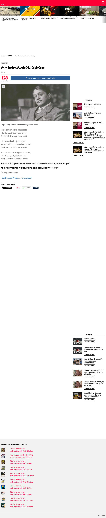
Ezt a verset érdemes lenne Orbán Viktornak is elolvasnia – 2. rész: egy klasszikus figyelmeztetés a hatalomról (94, 136)
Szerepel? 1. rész (89, 339)
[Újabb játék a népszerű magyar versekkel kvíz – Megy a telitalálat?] (77, 395)
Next (105, 14)
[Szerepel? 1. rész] (77, 341)
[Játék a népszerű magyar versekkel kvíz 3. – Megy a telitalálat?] (77, 373)
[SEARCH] (103, 2)
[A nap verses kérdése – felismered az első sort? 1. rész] (77, 350)
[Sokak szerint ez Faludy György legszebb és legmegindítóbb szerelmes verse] (10, 11)
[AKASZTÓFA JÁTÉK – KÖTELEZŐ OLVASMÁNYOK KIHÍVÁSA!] (30, 11)
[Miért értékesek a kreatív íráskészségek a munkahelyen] (77, 361)
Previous (1, 14)
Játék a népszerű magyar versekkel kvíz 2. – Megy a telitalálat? (94, 384)
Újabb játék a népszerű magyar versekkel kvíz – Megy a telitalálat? (93, 395)
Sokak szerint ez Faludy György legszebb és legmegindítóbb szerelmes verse (9, 19)
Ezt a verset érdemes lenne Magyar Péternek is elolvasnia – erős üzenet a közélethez (94, 150)
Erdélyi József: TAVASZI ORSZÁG (92, 114)
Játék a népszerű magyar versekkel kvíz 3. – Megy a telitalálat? (94, 372)
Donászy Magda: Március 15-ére (93, 124)
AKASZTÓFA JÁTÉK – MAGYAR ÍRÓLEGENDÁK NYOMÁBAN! (49, 17)
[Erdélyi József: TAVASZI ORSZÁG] (77, 115)
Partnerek (101, 515)
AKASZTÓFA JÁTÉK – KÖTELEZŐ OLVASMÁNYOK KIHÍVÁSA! (28, 18)
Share (3, 86)
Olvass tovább (89, 107)
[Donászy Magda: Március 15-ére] (77, 125)
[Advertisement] (53, 38)
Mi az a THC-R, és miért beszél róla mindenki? (88, 17)
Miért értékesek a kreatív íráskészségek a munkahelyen (93, 361)
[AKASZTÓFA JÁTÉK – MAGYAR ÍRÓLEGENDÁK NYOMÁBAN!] (50, 11)
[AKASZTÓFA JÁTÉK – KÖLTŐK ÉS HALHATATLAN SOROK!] (70, 11)
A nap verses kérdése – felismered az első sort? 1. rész (93, 350)
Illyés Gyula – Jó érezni (92, 104)
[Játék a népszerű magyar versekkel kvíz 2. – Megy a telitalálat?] (77, 384)
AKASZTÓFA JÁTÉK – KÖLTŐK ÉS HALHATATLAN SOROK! (69, 17)
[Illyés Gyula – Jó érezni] (77, 106)
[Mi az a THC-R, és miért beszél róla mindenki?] (89, 11)
